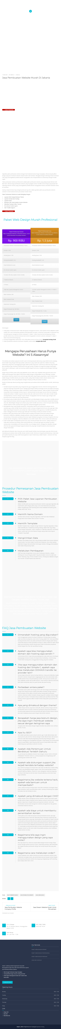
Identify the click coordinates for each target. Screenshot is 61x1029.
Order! (16, 319)
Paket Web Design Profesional (41, 953)
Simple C (12, 74)
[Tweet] (12, 898)
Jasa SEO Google (37, 960)
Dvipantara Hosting (40, 1026)
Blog (18, 74)
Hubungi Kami (7, 982)
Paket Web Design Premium (39, 956)
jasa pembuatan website (26, 895)
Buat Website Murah (12, 895)
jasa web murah (40, 895)
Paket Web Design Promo (39, 949)
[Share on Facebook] (9, 898)
